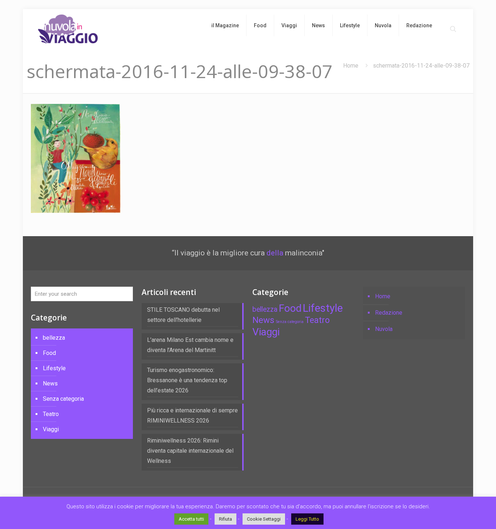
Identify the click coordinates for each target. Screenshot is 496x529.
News (50, 383)
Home (350, 65)
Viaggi (51, 429)
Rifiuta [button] (225, 519)
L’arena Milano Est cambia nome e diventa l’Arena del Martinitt (190, 345)
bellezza (54, 337)
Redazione (388, 312)
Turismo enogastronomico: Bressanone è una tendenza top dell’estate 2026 (187, 380)
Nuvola (384, 329)
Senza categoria (63, 398)
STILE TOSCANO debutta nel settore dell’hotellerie (183, 314)
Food (49, 353)
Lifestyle (54, 368)
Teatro (51, 414)
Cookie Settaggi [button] (264, 519)
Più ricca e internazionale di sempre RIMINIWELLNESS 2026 (192, 415)
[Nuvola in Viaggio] (68, 29)
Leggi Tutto (307, 519)
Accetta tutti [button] (191, 519)
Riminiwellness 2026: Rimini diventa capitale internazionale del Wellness (190, 450)
